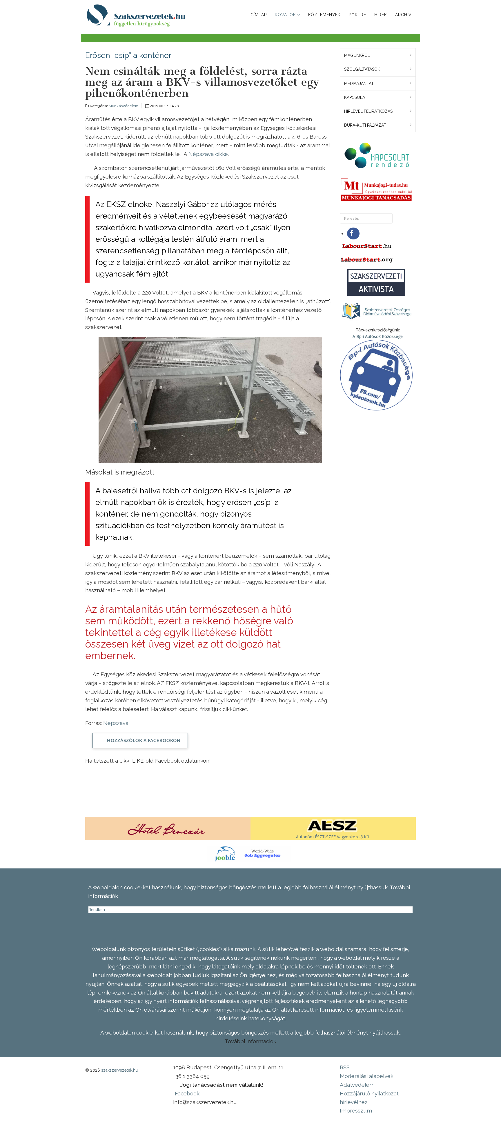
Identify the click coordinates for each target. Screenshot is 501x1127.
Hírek (380, 14)
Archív (403, 14)
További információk (250, 1041)
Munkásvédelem (123, 105)
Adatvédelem (357, 1084)
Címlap (259, 14)
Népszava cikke (208, 154)
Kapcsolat (355, 97)
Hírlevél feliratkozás (368, 111)
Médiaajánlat (359, 83)
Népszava (115, 723)
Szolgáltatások (362, 69)
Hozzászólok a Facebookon (144, 741)
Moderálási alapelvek (366, 1076)
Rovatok (285, 14)
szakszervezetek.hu (119, 1070)
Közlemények (324, 14)
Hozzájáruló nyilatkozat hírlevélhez (369, 1097)
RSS (345, 1067)
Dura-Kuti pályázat (365, 125)
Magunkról (357, 55)
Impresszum (356, 1110)
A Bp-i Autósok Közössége (378, 336)
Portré (357, 14)
